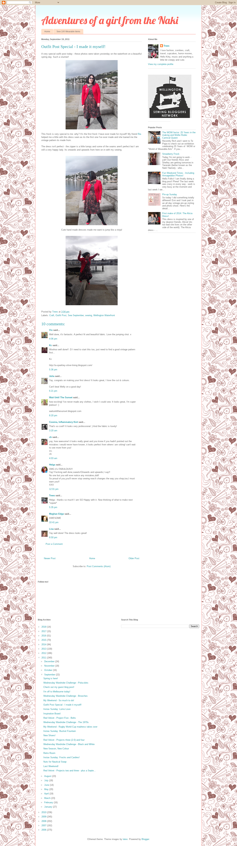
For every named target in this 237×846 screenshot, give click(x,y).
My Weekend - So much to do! (58, 700)
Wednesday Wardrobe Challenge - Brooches (65, 696)
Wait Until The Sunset (60, 397)
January (48, 806)
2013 (44, 648)
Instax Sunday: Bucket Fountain (59, 731)
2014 (44, 644)
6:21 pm (53, 391)
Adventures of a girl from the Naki (109, 20)
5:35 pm (53, 507)
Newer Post (50, 558)
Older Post (134, 558)
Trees (52, 495)
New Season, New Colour (56, 748)
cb (50, 437)
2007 (44, 825)
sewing (88, 315)
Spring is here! (50, 678)
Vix (51, 330)
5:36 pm (53, 369)
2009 (44, 816)
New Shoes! (49, 735)
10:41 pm (53, 522)
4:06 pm (53, 338)
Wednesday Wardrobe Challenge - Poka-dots (65, 682)
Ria (139, 134)
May (46, 789)
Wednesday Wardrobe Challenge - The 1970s (66, 722)
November (49, 665)
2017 (44, 631)
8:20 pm (53, 415)
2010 (44, 812)
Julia (51, 376)
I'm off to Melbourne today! (56, 691)
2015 (44, 640)
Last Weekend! (50, 766)
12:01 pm (53, 489)
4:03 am (53, 458)
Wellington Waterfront (104, 315)
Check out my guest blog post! (58, 687)
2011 (44, 657)
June (47, 785)
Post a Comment (54, 544)
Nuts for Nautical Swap (54, 761)
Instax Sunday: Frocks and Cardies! (61, 757)
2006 (44, 830)
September (50, 674)
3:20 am (53, 430)
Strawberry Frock (170, 154)
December (49, 661)
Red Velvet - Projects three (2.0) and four (63, 740)
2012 (44, 653)
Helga (52, 464)
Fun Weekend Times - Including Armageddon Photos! (178, 174)
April (46, 793)
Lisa (51, 529)
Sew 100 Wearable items (68, 31)
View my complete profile (160, 64)
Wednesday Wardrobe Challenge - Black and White (69, 744)
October (48, 670)
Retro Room (49, 753)
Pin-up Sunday (169, 194)
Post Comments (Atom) (99, 566)
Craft (51, 315)
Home (47, 31)
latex (125, 839)
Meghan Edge (56, 514)
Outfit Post (61, 315)
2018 (44, 626)
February (49, 802)
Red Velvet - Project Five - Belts (59, 718)
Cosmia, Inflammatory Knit (63, 422)
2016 (44, 635)
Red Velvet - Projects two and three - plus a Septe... (69, 770)
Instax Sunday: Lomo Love (56, 709)
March (47, 798)
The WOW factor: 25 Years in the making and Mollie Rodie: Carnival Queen (179, 135)
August (48, 776)
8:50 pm (53, 537)
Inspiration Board (51, 713)
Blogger (145, 839)
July (46, 780)
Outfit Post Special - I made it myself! (62, 704)
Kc (50, 345)
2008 (44, 821)
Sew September (76, 315)
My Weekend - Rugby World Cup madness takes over (70, 726)
